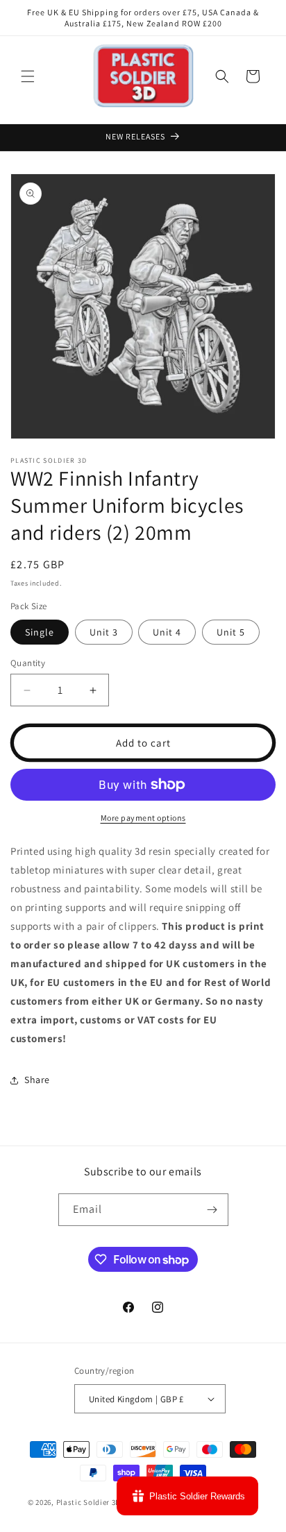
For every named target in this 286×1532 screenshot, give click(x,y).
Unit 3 (104, 632)
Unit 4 (167, 632)
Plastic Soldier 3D (88, 1502)
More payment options (143, 817)
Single (39, 632)
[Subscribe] (212, 1209)
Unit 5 (231, 632)
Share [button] (37, 1079)
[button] (27, 76)
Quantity (27, 663)
